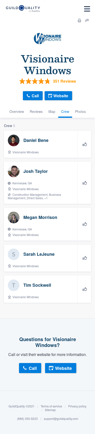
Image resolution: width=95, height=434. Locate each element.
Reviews (36, 111)
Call (35, 96)
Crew (65, 111)
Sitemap (50, 410)
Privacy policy (77, 406)
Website (60, 96)
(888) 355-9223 (27, 418)
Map (51, 111)
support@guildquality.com (61, 418)
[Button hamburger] (87, 8)
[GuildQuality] (23, 9)
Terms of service (51, 406)
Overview (17, 111)
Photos (80, 111)
